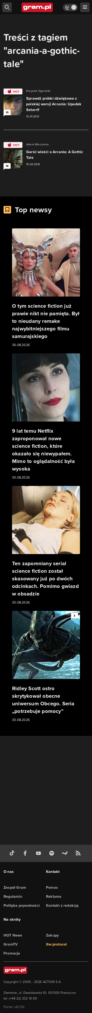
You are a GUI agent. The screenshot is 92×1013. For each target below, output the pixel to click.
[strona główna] (37, 7)
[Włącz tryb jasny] (70, 7)
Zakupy (52, 935)
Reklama (53, 896)
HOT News (13, 935)
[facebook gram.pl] (26, 853)
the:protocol (56, 944)
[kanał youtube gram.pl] (39, 853)
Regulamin (13, 896)
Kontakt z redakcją (62, 905)
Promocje (12, 953)
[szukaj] (7, 7)
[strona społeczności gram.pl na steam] (66, 853)
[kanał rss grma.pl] (79, 853)
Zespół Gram (15, 887)
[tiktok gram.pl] (13, 853)
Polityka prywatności (22, 905)
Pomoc (52, 887)
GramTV (11, 944)
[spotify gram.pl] (52, 853)
